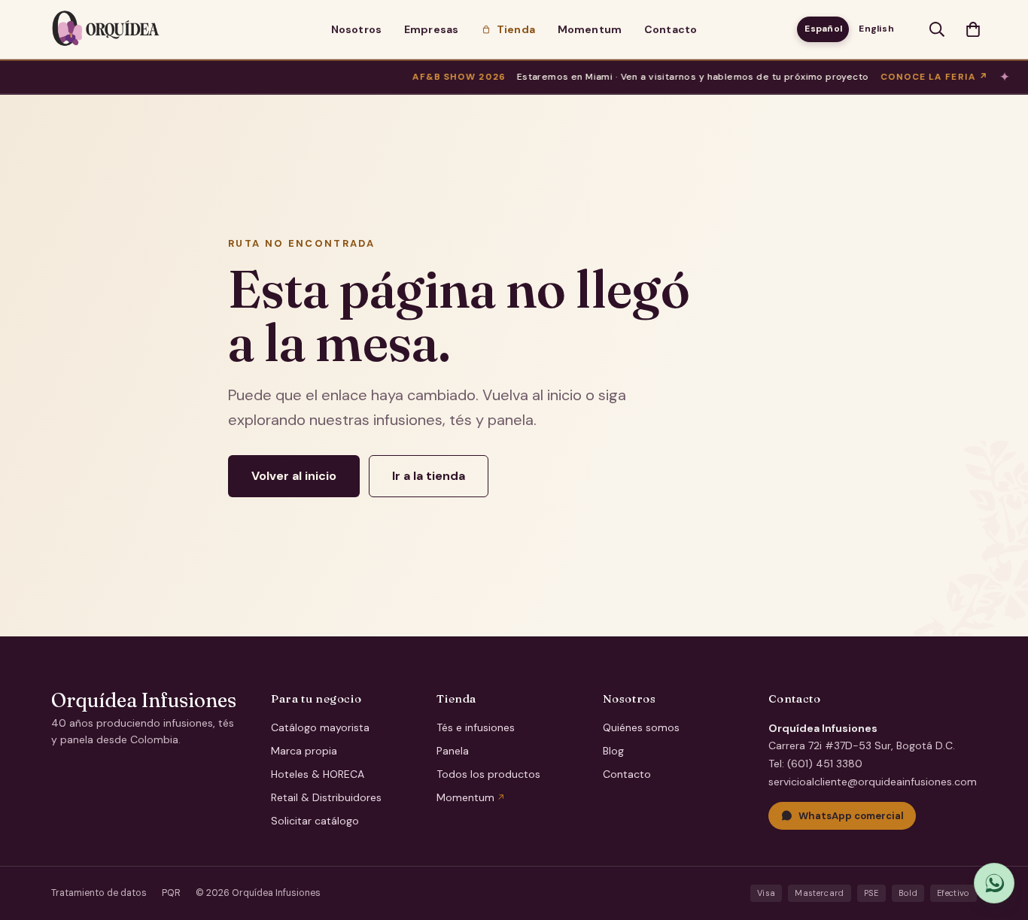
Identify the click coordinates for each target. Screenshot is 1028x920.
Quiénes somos (641, 727)
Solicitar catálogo (315, 820)
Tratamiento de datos (99, 893)
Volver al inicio (293, 476)
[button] (973, 29)
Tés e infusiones (475, 727)
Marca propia (304, 751)
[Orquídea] (105, 29)
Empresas (431, 29)
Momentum (590, 29)
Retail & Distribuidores (326, 797)
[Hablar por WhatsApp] (994, 883)
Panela (452, 751)
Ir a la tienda (428, 476)
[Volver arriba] (998, 836)
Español (823, 29)
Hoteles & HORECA (317, 774)
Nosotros (356, 29)
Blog (613, 751)
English (876, 29)
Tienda (516, 29)
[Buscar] (937, 29)
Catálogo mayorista (320, 727)
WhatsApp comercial (851, 815)
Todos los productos (488, 774)
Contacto (670, 29)
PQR (171, 893)
